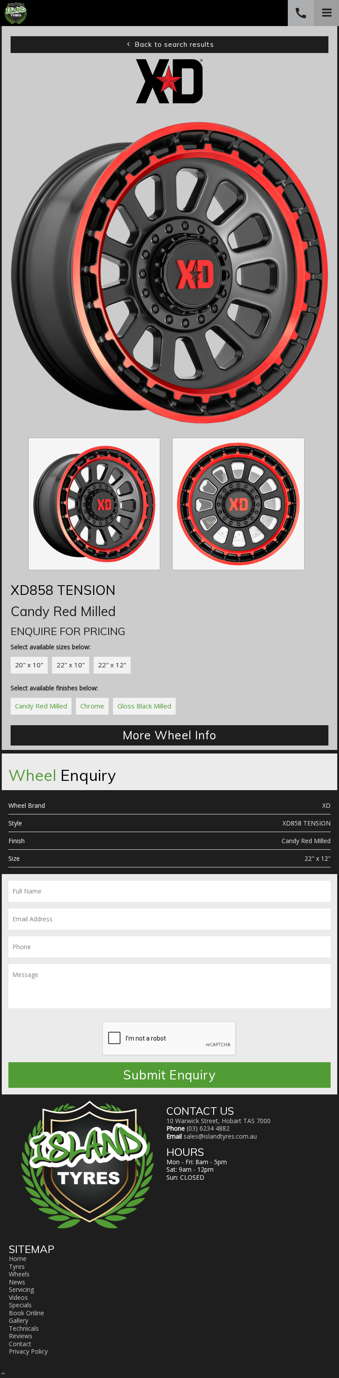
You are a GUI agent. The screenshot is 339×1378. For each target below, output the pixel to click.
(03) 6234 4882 (208, 1128)
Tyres (17, 1266)
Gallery (18, 1320)
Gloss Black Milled (144, 705)
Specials (20, 1305)
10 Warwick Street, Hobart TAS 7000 (218, 1121)
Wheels (19, 1274)
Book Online (26, 1313)
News (17, 1282)
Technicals (24, 1328)
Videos (18, 1297)
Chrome (92, 705)
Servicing (21, 1289)
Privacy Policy (28, 1351)
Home (17, 1258)
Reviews (20, 1336)
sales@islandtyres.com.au (220, 1136)
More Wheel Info (169, 735)
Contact (20, 1344)
